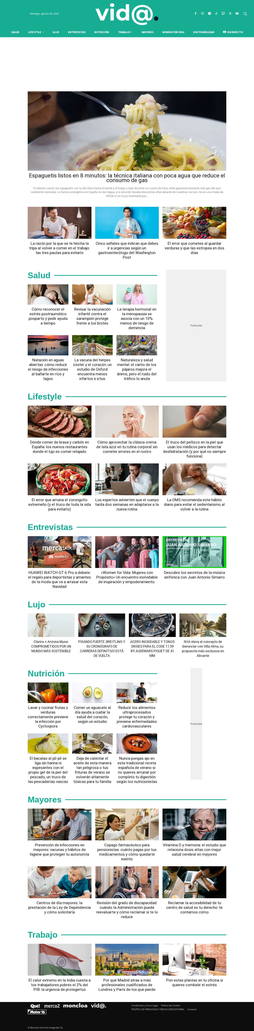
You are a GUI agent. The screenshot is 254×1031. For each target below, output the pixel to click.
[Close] (191, 455)
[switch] (173, 514)
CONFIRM (101, 569)
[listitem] (127, 506)
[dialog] (127, 515)
